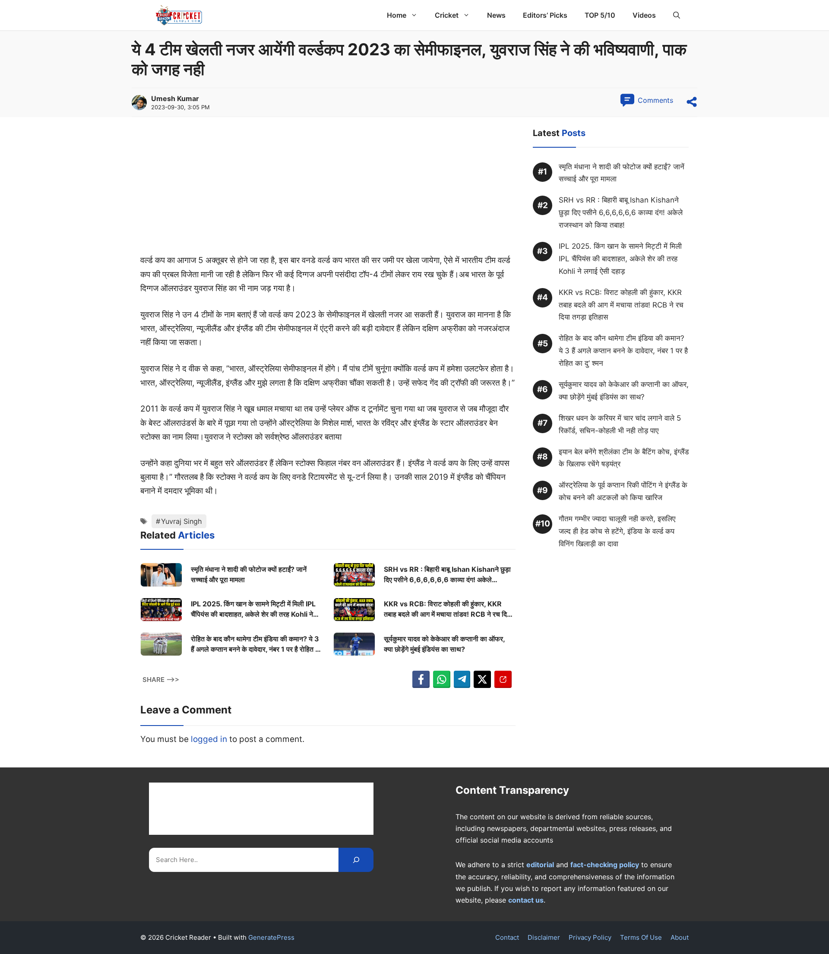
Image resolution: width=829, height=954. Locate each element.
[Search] (356, 860)
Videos (644, 15)
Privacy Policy (590, 937)
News (496, 15)
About (680, 937)
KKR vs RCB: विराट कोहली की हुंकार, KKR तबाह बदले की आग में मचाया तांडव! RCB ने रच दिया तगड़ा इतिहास (448, 609)
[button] (676, 15)
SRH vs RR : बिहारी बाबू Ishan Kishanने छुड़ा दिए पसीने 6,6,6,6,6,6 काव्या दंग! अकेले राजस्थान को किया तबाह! (447, 575)
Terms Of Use (641, 937)
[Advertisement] (328, 189)
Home (396, 15)
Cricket (447, 15)
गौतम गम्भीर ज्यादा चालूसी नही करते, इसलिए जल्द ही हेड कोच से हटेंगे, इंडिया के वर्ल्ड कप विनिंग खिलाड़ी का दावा (617, 531)
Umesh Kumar (175, 98)
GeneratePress (271, 937)
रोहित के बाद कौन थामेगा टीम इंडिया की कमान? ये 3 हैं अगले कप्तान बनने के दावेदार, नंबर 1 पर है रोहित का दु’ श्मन (256, 644)
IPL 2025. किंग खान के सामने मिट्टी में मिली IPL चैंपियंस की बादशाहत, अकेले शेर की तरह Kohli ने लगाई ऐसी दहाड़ (253, 609)
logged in (209, 739)
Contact (507, 937)
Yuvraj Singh (181, 521)
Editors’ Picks (545, 15)
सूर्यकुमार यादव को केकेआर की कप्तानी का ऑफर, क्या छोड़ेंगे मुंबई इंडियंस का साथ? (444, 643)
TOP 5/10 (600, 15)
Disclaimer (544, 937)
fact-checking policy (604, 864)
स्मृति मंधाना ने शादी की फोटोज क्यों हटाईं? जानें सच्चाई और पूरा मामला (249, 574)
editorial (540, 864)
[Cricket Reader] (179, 15)
